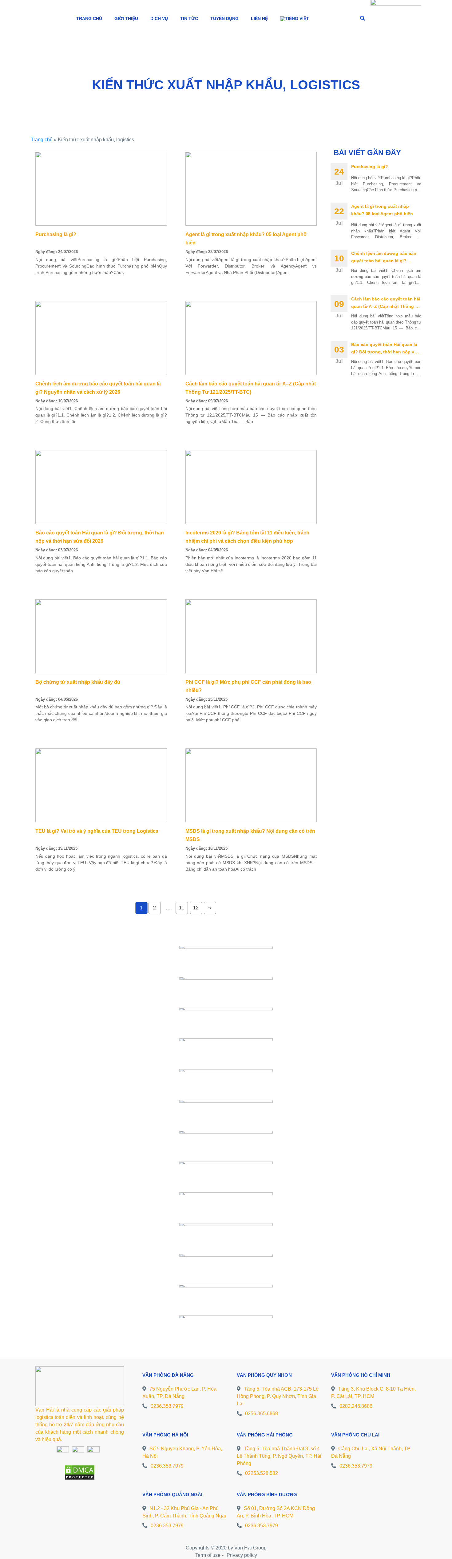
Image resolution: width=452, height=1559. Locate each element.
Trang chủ (89, 18)
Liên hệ (259, 18)
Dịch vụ (159, 18)
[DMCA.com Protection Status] (79, 1472)
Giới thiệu (126, 18)
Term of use (207, 1555)
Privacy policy (242, 1555)
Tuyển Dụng (224, 18)
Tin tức (189, 18)
